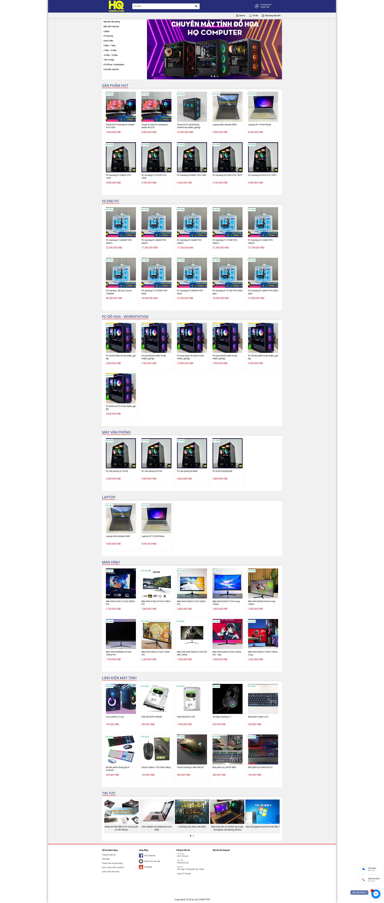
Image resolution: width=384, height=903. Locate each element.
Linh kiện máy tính (119, 678)
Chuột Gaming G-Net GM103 (190, 767)
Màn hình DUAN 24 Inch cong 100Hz (261, 602)
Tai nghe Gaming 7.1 (222, 717)
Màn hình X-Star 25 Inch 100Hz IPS (155, 602)
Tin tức (255, 16)
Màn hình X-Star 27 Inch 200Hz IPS (120, 602)
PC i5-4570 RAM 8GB (222, 471)
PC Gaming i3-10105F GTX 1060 (153, 176)
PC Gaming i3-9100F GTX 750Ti (227, 175)
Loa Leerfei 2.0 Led (115, 717)
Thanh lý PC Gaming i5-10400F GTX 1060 (120, 126)
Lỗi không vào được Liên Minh (157, 826)
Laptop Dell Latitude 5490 (225, 124)
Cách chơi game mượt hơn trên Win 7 (227, 826)
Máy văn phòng (116, 432)
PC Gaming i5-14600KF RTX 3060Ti (119, 241)
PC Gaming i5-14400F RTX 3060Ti (153, 241)
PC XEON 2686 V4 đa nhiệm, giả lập (121, 357)
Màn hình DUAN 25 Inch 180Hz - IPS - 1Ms (227, 653)
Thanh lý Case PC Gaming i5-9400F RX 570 (154, 126)
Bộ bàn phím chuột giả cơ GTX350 (117, 768)
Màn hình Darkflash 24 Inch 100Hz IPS (118, 653)
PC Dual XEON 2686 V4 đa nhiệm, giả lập (153, 357)
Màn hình (111, 562)
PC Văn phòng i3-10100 (117, 471)
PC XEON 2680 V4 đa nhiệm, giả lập (263, 357)
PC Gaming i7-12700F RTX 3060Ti (225, 241)
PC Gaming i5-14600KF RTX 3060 (190, 292)
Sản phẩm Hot (115, 86)
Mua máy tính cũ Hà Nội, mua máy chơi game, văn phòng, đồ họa (192, 828)
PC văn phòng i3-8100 (151, 471)
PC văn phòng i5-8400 (187, 471)
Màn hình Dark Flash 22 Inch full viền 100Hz (192, 653)
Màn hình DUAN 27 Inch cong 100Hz (226, 602)
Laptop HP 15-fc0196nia (259, 124)
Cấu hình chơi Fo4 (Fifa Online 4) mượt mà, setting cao (263, 828)
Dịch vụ (242, 16)
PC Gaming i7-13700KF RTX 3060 (154, 292)
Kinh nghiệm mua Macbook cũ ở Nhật (121, 828)
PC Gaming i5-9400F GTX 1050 (191, 175)
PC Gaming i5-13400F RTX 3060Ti (189, 241)
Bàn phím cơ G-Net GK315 (260, 767)
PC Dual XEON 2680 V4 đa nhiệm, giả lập (225, 357)
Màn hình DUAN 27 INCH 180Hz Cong (263, 653)
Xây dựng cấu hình (272, 16)
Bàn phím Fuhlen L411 (258, 717)
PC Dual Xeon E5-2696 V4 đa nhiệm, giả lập (190, 357)
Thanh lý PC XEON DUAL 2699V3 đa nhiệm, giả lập (188, 126)
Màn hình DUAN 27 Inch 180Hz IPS (191, 602)
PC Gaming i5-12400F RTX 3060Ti (260, 241)
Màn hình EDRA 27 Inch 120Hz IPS (155, 653)
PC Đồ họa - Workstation (125, 317)
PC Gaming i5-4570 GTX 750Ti (262, 175)
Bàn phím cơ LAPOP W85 (224, 767)
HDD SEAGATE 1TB (186, 717)
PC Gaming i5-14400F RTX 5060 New (263, 292)
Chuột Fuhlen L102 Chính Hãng (156, 767)
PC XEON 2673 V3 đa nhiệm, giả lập (121, 407)
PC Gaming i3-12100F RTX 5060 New (227, 292)
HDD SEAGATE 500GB (151, 717)
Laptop (109, 497)
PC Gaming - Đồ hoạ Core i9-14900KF (119, 292)
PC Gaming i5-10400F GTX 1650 (118, 176)
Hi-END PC (110, 201)
